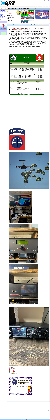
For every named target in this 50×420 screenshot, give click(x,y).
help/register (37, 6)
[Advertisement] (28, 411)
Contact (32, 8)
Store (21, 8)
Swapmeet (24, 8)
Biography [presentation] (10, 24)
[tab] (9, 25)
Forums (18, 8)
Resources (28, 8)
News (15, 8)
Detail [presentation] (14, 24)
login (33, 6)
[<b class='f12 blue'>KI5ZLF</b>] (42, 19)
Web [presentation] (22, 24)
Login (35, 8)
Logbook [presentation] (18, 24)
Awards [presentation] (26, 24)
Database (12, 8)
